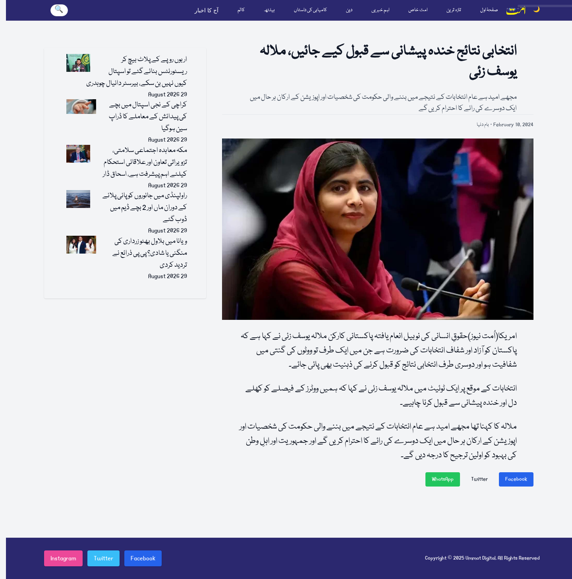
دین (349, 10)
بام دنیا (483, 125)
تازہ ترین (453, 10)
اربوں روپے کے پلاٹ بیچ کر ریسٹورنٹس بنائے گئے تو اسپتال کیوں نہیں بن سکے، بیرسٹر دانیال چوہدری (136, 71)
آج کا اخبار (206, 10)
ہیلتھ (269, 10)
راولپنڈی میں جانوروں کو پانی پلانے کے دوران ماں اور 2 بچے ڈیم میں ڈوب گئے (144, 207)
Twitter (479, 479)
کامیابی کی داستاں (310, 10)
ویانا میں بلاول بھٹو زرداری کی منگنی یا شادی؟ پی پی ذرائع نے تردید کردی (149, 253)
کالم (241, 10)
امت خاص (417, 10)
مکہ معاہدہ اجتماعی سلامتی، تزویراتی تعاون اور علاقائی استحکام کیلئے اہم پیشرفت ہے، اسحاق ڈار (145, 162)
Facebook (516, 479)
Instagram (63, 558)
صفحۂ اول (489, 10)
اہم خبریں (380, 10)
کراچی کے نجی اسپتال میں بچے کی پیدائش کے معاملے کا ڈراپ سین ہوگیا (148, 117)
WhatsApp (443, 479)
